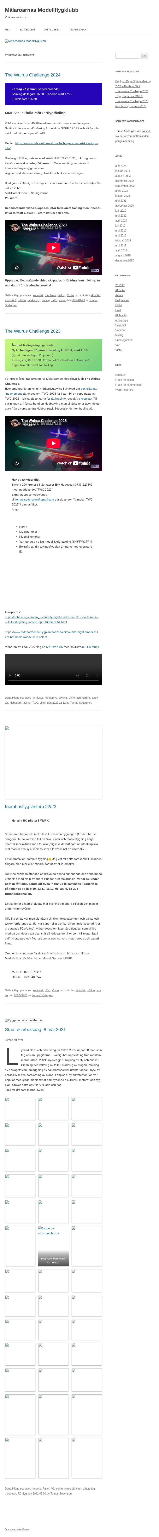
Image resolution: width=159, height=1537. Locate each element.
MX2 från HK (54, 646)
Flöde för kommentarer (128, 384)
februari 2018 (123, 240)
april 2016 (121, 250)
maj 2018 (120, 235)
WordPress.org (124, 389)
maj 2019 (120, 230)
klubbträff (10, 300)
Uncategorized (123, 340)
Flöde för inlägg (124, 379)
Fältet (46, 1488)
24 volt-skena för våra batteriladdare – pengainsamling (133, 136)
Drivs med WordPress (17, 1529)
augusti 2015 (123, 255)
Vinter (70, 295)
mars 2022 (121, 190)
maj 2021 (120, 200)
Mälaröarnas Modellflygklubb (41, 10)
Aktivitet (38, 295)
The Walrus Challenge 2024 (32, 75)
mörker (22, 300)
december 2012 (124, 260)
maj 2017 (120, 245)
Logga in (120, 374)
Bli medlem (27, 29)
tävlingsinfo (59, 398)
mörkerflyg (34, 300)
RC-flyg (22, 1493)
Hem (8, 29)
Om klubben (52, 29)
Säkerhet (120, 325)
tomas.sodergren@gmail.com (34, 499)
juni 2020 (120, 210)
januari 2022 (122, 195)
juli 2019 (120, 225)
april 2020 (121, 220)
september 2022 (125, 185)
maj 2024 (120, 165)
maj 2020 (120, 215)
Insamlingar (78, 29)
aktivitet (95, 295)
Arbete (37, 1488)
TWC (54, 300)
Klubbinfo (50, 295)
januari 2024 (122, 170)
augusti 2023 (123, 175)
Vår (53, 1488)
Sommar (120, 330)
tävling (61, 295)
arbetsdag (89, 1488)
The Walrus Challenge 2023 (32, 331)
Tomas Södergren (80, 702)
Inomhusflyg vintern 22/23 (30, 806)
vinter (62, 300)
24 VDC (120, 285)
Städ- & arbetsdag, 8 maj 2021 (35, 1029)
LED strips (92, 646)
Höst (47, 990)
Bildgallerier (122, 300)
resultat (86, 398)
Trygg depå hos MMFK (129, 96)
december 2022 (124, 180)
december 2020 (124, 205)
